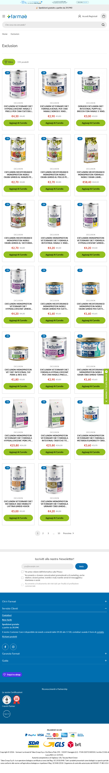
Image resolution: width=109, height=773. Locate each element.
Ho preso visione (43, 572)
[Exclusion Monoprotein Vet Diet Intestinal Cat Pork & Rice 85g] (18, 348)
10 (59, 533)
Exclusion (18, 103)
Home (4, 34)
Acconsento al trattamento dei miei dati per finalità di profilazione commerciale (52, 584)
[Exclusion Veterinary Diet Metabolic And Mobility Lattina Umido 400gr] (18, 479)
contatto (100, 632)
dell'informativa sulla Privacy (50, 572)
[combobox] (54, 25)
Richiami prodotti (9, 636)
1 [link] (37, 533)
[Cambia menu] (3, 16)
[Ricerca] (103, 24)
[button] (106, 386)
